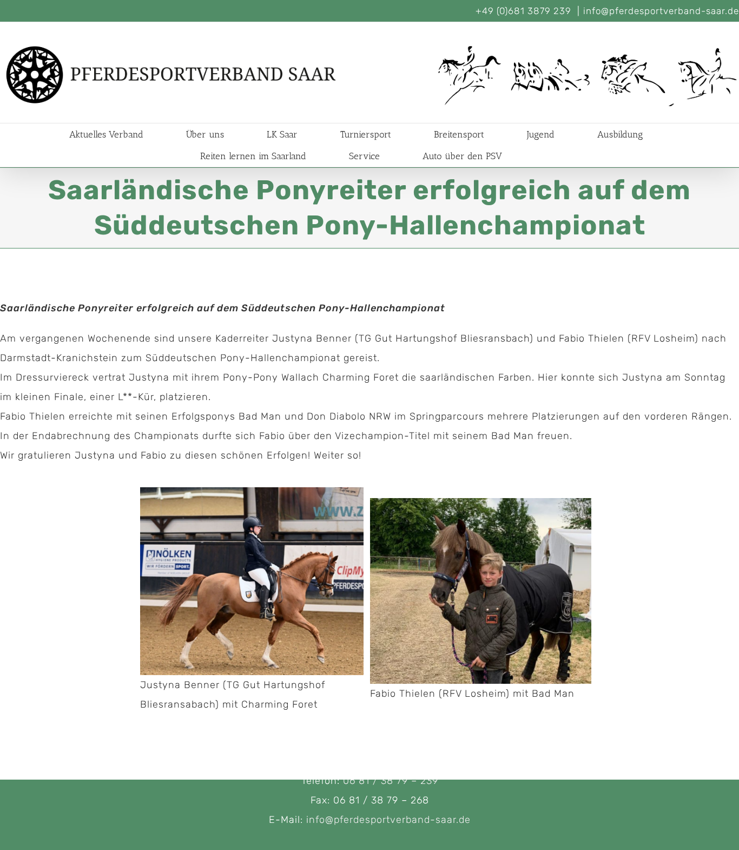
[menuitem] (119, 134)
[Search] (535, 156)
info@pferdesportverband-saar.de (661, 10)
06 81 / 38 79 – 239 (390, 781)
